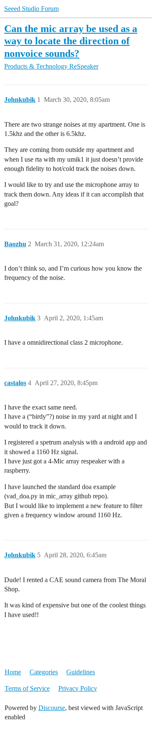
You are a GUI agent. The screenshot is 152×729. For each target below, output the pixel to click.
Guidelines (80, 672)
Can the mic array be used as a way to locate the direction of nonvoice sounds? (70, 41)
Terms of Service (27, 688)
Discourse (51, 707)
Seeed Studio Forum (31, 8)
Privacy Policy (77, 688)
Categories (44, 672)
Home (13, 672)
